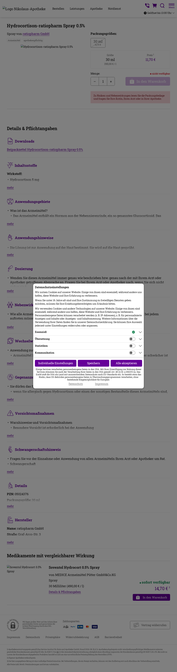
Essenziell (40, 332)
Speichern (93, 363)
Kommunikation (44, 352)
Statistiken (41, 345)
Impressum (101, 383)
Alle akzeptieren (126, 363)
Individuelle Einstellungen (55, 363)
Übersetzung (42, 338)
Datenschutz (76, 383)
